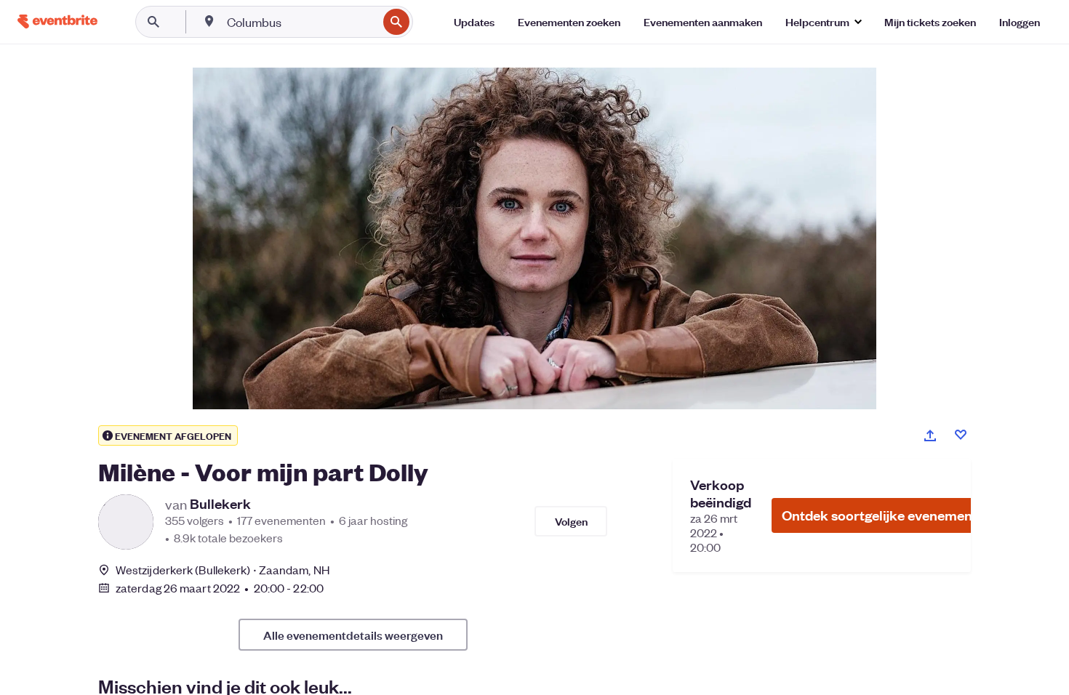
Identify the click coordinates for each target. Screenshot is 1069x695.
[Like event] (960, 435)
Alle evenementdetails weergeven (353, 635)
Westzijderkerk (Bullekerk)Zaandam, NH (222, 569)
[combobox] (300, 22)
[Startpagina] (57, 21)
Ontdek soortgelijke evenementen (887, 515)
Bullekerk (220, 503)
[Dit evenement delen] (930, 435)
